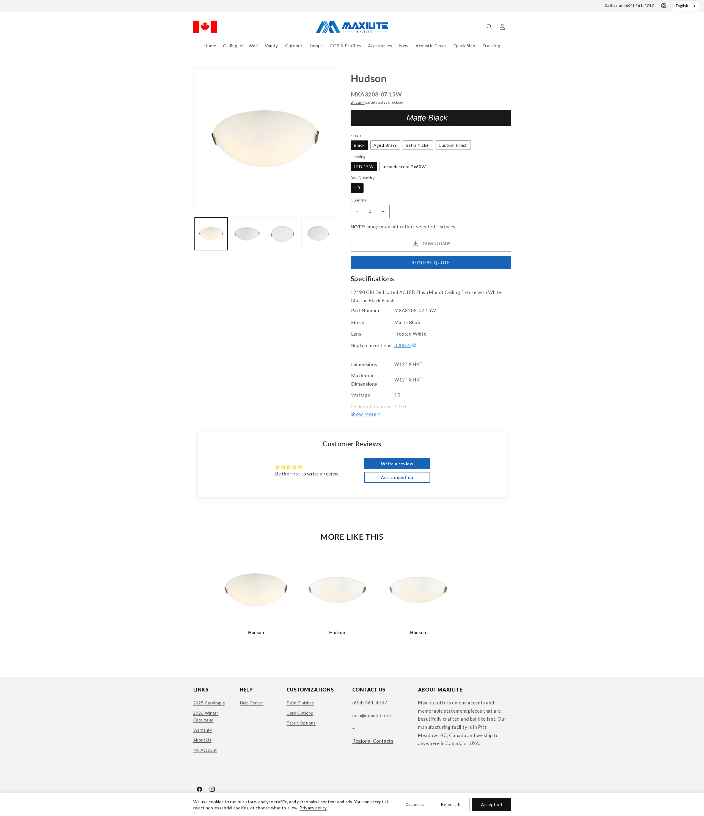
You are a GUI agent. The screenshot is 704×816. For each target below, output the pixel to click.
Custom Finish (453, 145)
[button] (232, 46)
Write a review (397, 463)
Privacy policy (313, 807)
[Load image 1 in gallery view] (211, 233)
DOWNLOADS (436, 243)
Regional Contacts (373, 741)
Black (359, 145)
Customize (415, 805)
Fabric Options (301, 722)
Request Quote (430, 262)
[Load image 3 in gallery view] (282, 233)
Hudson (256, 632)
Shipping (358, 102)
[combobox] (686, 6)
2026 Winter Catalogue (206, 716)
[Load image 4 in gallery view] (317, 233)
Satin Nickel (418, 145)
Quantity (359, 200)
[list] (352, 597)
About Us (202, 739)
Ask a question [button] (397, 477)
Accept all (491, 804)
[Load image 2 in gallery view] (246, 233)
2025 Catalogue (209, 702)
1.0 (357, 188)
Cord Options (300, 712)
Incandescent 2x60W (404, 166)
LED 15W (363, 166)
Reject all (451, 804)
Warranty (202, 730)
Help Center (251, 702)
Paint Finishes (300, 702)
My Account (205, 750)
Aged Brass (385, 145)
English (682, 6)
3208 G (402, 345)
